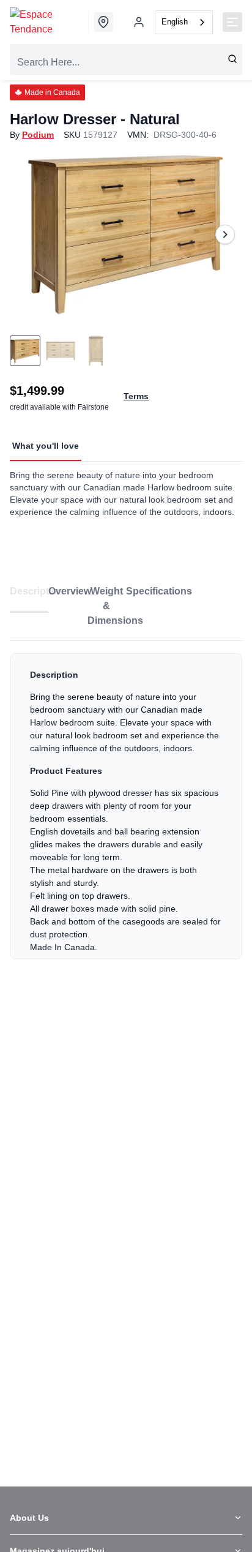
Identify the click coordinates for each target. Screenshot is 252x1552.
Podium (38, 135)
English (174, 21)
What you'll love (45, 446)
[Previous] (27, 234)
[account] (139, 22)
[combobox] (184, 22)
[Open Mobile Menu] (232, 22)
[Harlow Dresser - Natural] (126, 234)
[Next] (225, 234)
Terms (136, 396)
